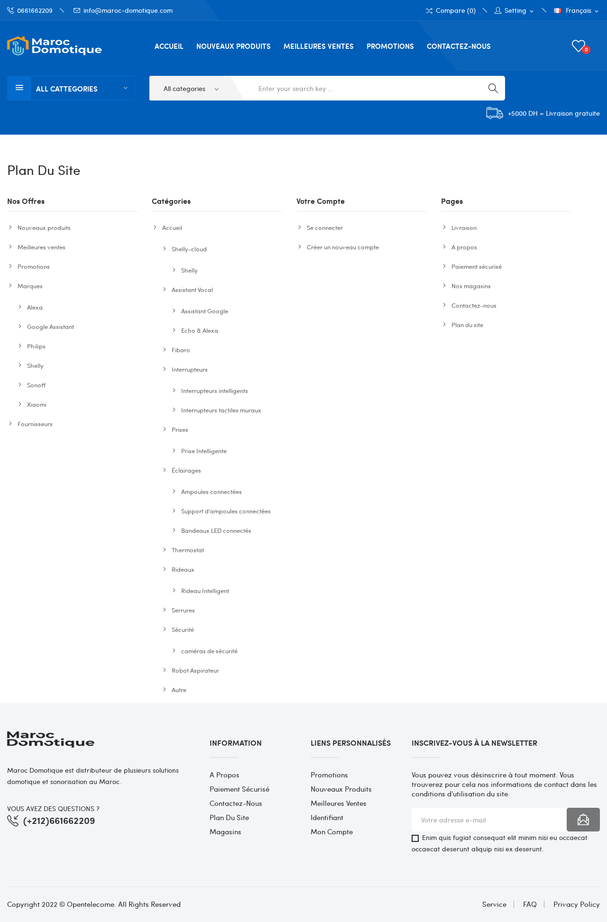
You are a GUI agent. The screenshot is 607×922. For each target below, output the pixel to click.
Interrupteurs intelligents (214, 390)
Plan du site (467, 324)
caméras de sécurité (209, 650)
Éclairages (186, 470)
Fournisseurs (35, 423)
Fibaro (181, 349)
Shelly (35, 365)
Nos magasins (471, 285)
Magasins (225, 831)
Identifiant (327, 817)
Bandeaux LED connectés (216, 530)
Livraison (464, 227)
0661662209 (35, 10)
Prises (180, 429)
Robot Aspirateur (195, 670)
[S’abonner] (583, 819)
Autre (179, 689)
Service (494, 904)
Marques (30, 285)
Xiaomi (36, 404)
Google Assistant (50, 326)
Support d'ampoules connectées (226, 510)
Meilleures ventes (41, 246)
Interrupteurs (190, 369)
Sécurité (183, 629)
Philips (36, 345)
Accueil (172, 227)
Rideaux (183, 569)
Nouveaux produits (44, 227)
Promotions (34, 266)
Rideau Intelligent (205, 590)
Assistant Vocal (192, 289)
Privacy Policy (576, 904)
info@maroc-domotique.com (128, 10)
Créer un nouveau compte (343, 246)
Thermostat (188, 549)
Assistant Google (204, 310)
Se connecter (325, 227)
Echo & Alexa (199, 330)
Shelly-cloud (189, 248)
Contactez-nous (474, 305)
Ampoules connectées (211, 491)
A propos (464, 246)
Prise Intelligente (204, 450)
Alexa (35, 306)
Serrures (183, 609)
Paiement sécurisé (476, 266)
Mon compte (332, 831)
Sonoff (36, 384)
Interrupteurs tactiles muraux (221, 409)
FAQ (530, 904)
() (586, 49)
